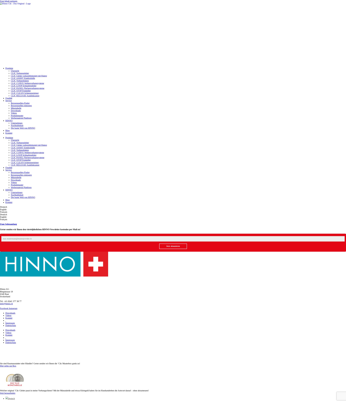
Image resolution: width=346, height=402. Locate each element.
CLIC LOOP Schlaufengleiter (23, 86)
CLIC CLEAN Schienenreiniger (25, 93)
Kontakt (8, 133)
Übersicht (15, 71)
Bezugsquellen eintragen (21, 105)
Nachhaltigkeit (17, 125)
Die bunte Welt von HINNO (23, 128)
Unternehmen (16, 123)
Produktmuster (17, 115)
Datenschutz (10, 325)
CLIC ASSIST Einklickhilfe (23, 78)
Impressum (10, 323)
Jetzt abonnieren (173, 246)
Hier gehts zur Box (8, 366)
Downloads (16, 110)
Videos (14, 113)
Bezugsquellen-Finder (20, 103)
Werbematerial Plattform (21, 118)
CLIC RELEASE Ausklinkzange (25, 96)
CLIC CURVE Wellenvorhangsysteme (27, 83)
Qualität (8, 98)
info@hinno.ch (6, 304)
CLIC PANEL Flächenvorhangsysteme (27, 88)
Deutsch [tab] (3, 207)
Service (8, 100)
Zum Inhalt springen (8, 1)
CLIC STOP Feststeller (21, 91)
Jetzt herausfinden (7, 393)
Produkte (9, 68)
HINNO (9, 120)
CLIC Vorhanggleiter (20, 73)
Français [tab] (3, 212)
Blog (7, 130)
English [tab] (3, 209)
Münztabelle (16, 108)
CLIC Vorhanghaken (20, 81)
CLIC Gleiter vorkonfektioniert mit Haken (29, 76)
